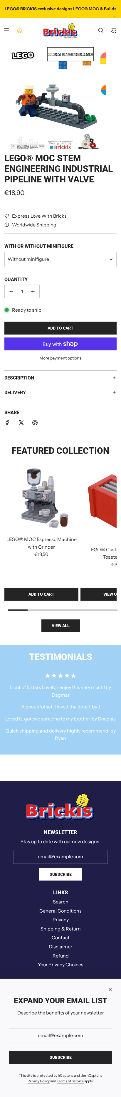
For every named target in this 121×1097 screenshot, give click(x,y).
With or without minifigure (38, 246)
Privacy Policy (39, 1081)
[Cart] (113, 30)
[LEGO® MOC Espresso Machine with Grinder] (41, 499)
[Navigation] (6, 30)
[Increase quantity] (32, 291)
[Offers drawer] (19, 30)
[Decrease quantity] (11, 291)
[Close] (110, 989)
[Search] (100, 30)
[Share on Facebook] (7, 423)
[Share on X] (21, 423)
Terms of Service (70, 1081)
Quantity (16, 279)
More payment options (60, 358)
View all (61, 625)
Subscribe (61, 874)
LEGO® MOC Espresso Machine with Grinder (41, 543)
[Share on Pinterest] (34, 423)
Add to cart (41, 594)
